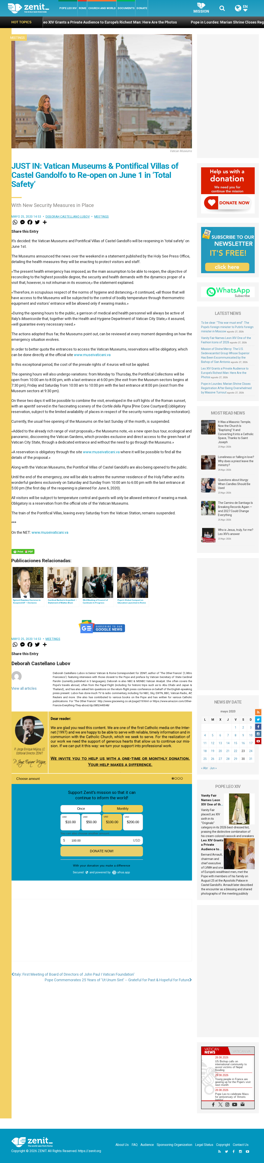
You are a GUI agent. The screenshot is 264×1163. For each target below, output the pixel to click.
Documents (126, 8)
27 (220, 758)
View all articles (24, 688)
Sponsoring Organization (174, 1145)
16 (243, 743)
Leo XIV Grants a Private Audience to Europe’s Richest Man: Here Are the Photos (225, 373)
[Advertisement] (102, 934)
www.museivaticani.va (92, 355)
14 (228, 743)
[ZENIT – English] (33, 8)
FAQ (135, 1145)
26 (212, 758)
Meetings (17, 38)
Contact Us (241, 1145)
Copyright (223, 1145)
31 (250, 758)
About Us (122, 1145)
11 (205, 743)
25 (205, 758)
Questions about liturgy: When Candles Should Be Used (234, 484)
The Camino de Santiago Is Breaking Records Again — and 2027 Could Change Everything (235, 509)
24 (250, 751)
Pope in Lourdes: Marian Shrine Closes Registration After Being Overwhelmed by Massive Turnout (226, 388)
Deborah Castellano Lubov (68, 216)
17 (250, 743)
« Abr (204, 768)
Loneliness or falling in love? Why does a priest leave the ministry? (236, 461)
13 (220, 743)
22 (235, 751)
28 (228, 758)
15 (235, 743)
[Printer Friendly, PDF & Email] (22, 551)
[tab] (215, 1050)
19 (212, 751)
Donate (142, 8)
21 (228, 751)
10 (250, 735)
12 (212, 743)
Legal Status (204, 1145)
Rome (82, 8)
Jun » (213, 768)
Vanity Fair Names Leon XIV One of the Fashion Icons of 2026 (212, 804)
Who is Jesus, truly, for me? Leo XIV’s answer (235, 532)
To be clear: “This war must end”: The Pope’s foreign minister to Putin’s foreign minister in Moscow (227, 327)
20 (220, 751)
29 (235, 758)
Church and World (102, 8)
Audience (147, 1145)
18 (205, 751)
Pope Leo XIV (68, 8)
